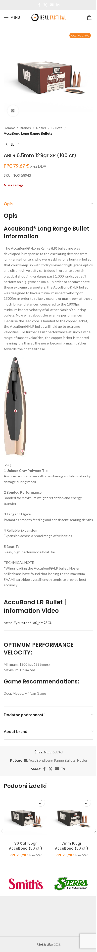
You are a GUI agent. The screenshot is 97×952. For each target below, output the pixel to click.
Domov (9, 128)
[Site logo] (48, 17)
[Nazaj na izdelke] (13, 144)
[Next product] (19, 144)
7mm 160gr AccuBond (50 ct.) (71, 846)
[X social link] (45, 5)
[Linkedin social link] (58, 5)
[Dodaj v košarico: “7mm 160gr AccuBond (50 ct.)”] (86, 802)
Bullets (56, 128)
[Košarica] (90, 17)
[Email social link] (51, 5)
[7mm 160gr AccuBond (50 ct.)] (71, 817)
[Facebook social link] (39, 5)
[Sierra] (70, 883)
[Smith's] (26, 883)
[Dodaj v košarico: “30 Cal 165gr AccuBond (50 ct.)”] (40, 802)
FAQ (7, 465)
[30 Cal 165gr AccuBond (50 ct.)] (25, 817)
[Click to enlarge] (13, 110)
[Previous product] (7, 144)
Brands (25, 128)
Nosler (41, 128)
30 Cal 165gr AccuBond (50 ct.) (25, 846)
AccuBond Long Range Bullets (28, 133)
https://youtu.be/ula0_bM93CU (28, 623)
